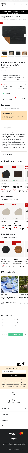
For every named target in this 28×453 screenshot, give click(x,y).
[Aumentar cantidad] (7, 334)
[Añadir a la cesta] (10, 191)
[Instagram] (14, 401)
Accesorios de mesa (15, 16)
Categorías (5, 414)
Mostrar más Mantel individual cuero (11, 320)
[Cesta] (22, 4)
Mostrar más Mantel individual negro (11, 322)
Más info (23, 98)
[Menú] (26, 4)
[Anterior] (2, 35)
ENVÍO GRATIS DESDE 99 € (15, 1)
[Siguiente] (25, 35)
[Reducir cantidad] (2, 334)
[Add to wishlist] (7, 191)
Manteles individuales (7, 17)
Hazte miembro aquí (21, 78)
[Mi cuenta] (14, 4)
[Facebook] (9, 401)
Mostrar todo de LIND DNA (8, 199)
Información (5, 408)
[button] (4, 70)
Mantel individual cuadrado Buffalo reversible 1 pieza (14, 19)
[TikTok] (18, 401)
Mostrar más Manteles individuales (11, 325)
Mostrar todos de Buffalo (8, 237)
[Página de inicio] (4, 4)
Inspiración (5, 420)
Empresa (4, 426)
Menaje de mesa (5, 16)
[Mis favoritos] (18, 4)
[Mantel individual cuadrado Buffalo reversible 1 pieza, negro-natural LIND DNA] (14, 35)
